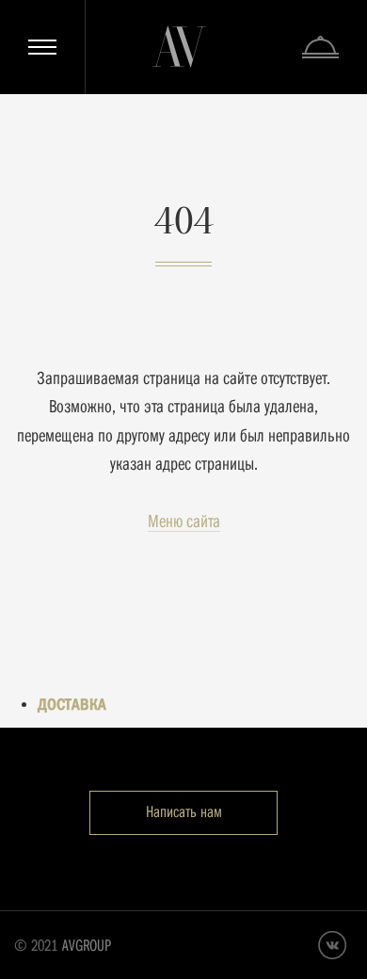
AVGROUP (86, 946)
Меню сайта (184, 521)
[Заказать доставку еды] (320, 47)
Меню (42, 47)
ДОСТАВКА (72, 705)
